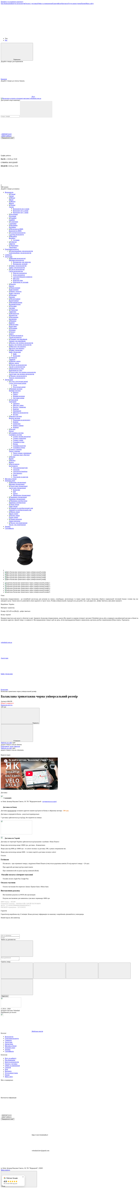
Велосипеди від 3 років (21, 209)
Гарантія (55, 3)
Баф (14, 491)
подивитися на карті (49, 801)
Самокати (8, 255)
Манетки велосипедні (20, 413)
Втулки (15, 414)
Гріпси (15, 394)
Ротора (15, 444)
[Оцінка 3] (82, 971)
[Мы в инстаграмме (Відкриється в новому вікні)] (77, 19)
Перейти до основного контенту (12, 2)
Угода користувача (74, 3)
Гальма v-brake (18, 440)
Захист (15, 493)
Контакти (64, 3)
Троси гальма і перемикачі (22, 453)
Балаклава (16, 490)
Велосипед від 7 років (20, 212)
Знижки (7, 526)
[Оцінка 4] (115, 971)
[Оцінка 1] (17, 971)
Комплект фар (18, 280)
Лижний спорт (10, 480)
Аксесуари (8, 256)
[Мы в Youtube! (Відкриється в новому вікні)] (46, 19)
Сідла (15, 385)
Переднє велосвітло (20, 273)
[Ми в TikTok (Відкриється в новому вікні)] (107, 19)
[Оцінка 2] (49, 971)
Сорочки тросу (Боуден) (21, 455)
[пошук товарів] (36, 109)
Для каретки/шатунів (20, 468)
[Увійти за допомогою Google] (17, 948)
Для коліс (16, 469)
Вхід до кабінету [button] (10, 1058)
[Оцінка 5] (17, 987)
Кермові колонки (19, 396)
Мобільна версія (37, 1031)
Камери (15, 422)
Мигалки (16, 278)
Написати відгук (6, 705)
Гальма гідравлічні (19, 438)
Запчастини (9, 379)
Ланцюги (16, 403)
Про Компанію (6, 3)
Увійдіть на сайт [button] (6, 743)
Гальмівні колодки (19, 446)
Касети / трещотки (19, 407)
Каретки (16, 409)
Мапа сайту (90, 3)
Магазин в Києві (10, 479)
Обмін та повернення (44, 3)
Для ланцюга (17, 473)
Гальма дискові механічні (22, 436)
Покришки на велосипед (21, 420)
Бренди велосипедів (18, 3)
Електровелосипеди (12, 249)
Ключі (15, 475)
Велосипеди (9, 192)
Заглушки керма (18, 398)
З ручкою (16, 240)
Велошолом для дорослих (22, 262)
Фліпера (16, 427)
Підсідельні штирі (19, 387)
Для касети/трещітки (20, 471)
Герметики (16, 424)
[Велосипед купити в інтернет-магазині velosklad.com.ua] (11, 1007)
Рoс (6, 40)
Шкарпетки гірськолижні (22, 495)
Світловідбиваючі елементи (22, 277)
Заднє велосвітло (19, 275)
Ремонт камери (18, 425)
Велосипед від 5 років (20, 211)
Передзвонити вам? (8, 138)
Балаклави (16, 356)
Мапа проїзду (5, 1170)
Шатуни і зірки (18, 405)
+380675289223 (6, 136)
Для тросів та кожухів (20, 477)
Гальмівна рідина (19, 447)
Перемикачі (17, 411)
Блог (59, 3)
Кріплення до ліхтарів (20, 282)
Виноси (15, 392)
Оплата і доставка (31, 3)
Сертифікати (9, 528)
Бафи (15, 354)
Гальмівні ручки (18, 442)
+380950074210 (6, 134)
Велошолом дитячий (20, 264)
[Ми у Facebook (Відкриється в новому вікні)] (16, 19)
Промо (83, 3)
